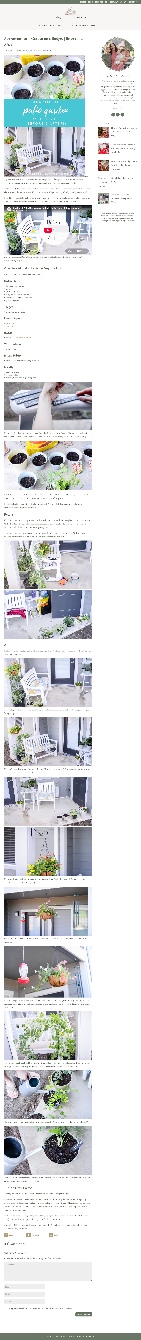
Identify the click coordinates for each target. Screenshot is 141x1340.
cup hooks (10, 326)
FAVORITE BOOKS (78, 25)
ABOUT (123, 2)
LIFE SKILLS (61, 25)
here (22, 260)
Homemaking (34, 51)
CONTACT (133, 2)
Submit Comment (83, 1314)
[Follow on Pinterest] (118, 115)
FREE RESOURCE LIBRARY (106, 2)
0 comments (46, 51)
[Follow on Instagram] (113, 115)
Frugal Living (21, 51)
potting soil (11, 323)
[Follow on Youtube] (122, 115)
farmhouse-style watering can (18, 337)
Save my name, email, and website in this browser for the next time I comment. (39, 1308)
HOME (83, 2)
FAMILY (94, 25)
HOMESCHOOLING (44, 25)
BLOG (90, 2)
